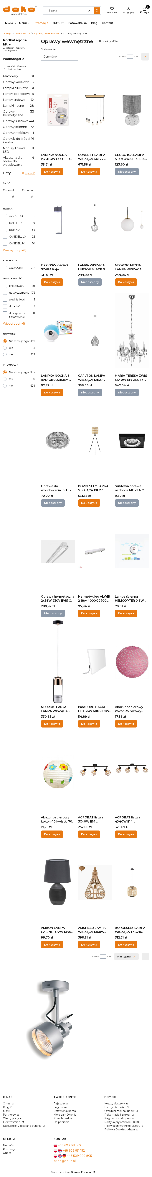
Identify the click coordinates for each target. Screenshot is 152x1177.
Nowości (8, 1145)
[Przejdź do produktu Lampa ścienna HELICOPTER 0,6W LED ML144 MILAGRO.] (132, 551)
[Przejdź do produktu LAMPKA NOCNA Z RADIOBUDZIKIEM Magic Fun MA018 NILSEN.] (58, 330)
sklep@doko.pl (65, 1161)
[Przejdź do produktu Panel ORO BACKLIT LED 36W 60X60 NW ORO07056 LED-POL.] (95, 662)
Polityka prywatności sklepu (122, 1125)
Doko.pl (7, 33)
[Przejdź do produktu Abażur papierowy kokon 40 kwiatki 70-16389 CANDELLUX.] (58, 772)
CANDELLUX (17, 236)
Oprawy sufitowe (18, 121)
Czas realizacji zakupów (119, 1111)
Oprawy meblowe (18, 133)
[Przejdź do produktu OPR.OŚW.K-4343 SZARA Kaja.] (58, 220)
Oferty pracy (11, 1118)
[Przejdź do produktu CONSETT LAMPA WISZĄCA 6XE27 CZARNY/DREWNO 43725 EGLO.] (95, 109)
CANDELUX (16, 243)
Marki (6, 1111)
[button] (97, 10)
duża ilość (15, 306)
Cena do (27, 190)
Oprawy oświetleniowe (46, 33)
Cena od (8, 190)
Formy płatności (115, 1107)
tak (11, 347)
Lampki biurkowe (18, 88)
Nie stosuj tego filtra (22, 341)
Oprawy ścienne (18, 127)
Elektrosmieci (12, 1122)
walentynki (16, 268)
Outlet (7, 1153)
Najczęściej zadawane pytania (22, 1125)
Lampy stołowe (18, 100)
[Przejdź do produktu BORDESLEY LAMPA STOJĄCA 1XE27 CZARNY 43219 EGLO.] (95, 441)
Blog (6, 1107)
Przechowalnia (63, 1118)
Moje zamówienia (65, 1114)
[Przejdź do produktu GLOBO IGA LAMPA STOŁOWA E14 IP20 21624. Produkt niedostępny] (132, 109)
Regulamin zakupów (118, 1118)
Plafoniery (18, 76)
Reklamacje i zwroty (117, 1114)
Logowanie (61, 1107)
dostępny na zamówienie (17, 315)
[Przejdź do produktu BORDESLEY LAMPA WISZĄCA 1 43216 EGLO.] (132, 882)
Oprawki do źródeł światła (18, 140)
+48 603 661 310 (69, 1145)
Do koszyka (52, 171)
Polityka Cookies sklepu (120, 1129)
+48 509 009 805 (79, 1156)
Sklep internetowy (71, 1172)
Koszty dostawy (115, 1103)
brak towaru (16, 285)
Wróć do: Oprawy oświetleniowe (16, 67)
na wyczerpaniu (19, 292)
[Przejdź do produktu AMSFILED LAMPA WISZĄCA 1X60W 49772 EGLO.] (95, 882)
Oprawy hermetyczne (18, 113)
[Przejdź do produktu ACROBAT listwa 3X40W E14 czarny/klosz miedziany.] (95, 772)
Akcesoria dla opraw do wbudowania (18, 161)
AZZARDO (16, 216)
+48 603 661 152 (73, 1150)
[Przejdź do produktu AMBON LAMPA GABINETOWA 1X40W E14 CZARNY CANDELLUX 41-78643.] (58, 882)
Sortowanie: (48, 49)
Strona (122, 56)
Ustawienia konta (65, 1111)
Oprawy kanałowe (18, 82)
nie (11, 354)
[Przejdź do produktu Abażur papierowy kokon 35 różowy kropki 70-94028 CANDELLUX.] (132, 662)
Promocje (9, 1149)
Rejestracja (61, 1103)
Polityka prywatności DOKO (122, 1122)
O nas (7, 1103)
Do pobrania (61, 1122)
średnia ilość (17, 299)
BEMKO (14, 229)
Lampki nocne (18, 105)
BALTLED (15, 223)
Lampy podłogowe (18, 94)
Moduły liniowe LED (18, 149)
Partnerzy (9, 1114)
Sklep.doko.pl (23, 33)
